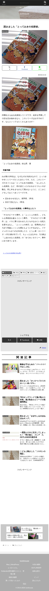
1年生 (17, 272)
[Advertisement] (24, 307)
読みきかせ (15, 276)
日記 (24, 584)
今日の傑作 (36, 564)
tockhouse (24, 3)
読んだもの (7, 272)
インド (36, 577)
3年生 (24, 272)
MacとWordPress (12, 564)
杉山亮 (6, 276)
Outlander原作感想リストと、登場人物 (12, 572)
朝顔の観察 (13, 577)
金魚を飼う (36, 571)
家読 (44, 272)
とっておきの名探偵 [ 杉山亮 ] (12, 253)
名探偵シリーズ (34, 272)
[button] (44, 393)
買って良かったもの (13, 580)
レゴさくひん (13, 568)
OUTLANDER (36, 568)
